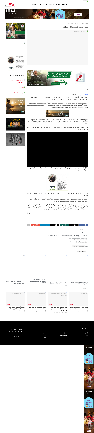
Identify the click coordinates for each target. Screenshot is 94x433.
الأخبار (52, 4)
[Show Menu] (81, 4)
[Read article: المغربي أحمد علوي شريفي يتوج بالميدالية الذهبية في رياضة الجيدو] (15, 299)
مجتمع (50, 304)
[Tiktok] (9, 331)
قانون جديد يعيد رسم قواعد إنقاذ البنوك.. (77, 241)
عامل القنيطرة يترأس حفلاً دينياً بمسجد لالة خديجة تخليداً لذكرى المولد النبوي (59, 309)
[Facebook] (21, 331)
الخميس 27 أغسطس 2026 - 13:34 (38, 311)
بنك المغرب (75, 246)
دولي (71, 304)
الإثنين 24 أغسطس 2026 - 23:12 (59, 312)
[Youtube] (18, 331)
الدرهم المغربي (81, 246)
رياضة (8, 304)
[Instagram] (15, 331)
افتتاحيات (57, 4)
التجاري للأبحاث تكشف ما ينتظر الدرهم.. (78, 238)
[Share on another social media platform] (28, 225)
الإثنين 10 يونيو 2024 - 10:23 (74, 23)
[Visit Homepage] (10, 4)
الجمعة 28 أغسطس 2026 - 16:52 (17, 311)
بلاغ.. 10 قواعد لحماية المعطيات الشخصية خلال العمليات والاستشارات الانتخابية (37, 281)
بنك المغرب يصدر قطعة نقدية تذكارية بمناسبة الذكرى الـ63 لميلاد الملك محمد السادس (67, 235)
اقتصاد (86, 23)
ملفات (35, 4)
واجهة (83, 23)
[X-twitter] (12, 331)
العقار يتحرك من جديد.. (82, 232)
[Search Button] (32, 4)
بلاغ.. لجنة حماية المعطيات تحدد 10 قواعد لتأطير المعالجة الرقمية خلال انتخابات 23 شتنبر (58, 283)
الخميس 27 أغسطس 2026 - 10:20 (80, 311)
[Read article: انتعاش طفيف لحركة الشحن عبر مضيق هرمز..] (36, 299)
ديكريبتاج (44, 4)
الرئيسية (64, 4)
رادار (39, 4)
